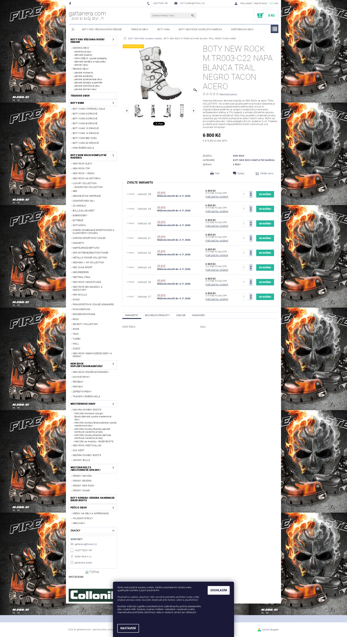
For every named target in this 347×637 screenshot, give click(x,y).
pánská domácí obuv (85, 89)
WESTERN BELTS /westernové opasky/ (85, 468)
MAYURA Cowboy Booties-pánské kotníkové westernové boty (92, 430)
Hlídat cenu (267, 173)
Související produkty (157, 315)
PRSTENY (78, 386)
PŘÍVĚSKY (78, 381)
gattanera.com (87, 15)
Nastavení (128, 628)
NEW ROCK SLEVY (82, 163)
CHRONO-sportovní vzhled (89, 238)
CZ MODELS (79, 205)
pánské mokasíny (83, 72)
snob (76, 329)
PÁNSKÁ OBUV (81, 68)
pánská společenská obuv (88, 79)
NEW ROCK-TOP (81, 168)
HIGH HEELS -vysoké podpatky (90, 58)
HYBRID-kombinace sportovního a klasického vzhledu (93, 231)
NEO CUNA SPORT (82, 267)
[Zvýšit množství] (250, 192)
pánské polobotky (83, 76)
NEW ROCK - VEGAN (83, 173)
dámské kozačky (83, 55)
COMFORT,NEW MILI (83, 200)
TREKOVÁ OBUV (139, 29)
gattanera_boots (83, 562)
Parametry (131, 315)
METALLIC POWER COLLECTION (90, 257)
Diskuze (180, 315)
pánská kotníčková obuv (87, 85)
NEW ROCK (239, 156)
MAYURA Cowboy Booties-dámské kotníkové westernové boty (92, 436)
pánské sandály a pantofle (88, 82)
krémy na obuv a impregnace (91, 513)
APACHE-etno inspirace (87, 196)
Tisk (217, 173)
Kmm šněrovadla (83, 147)
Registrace (260, 3)
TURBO (77, 338)
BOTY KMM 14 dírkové (86, 133)
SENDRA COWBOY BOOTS (87, 455)
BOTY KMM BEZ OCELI (85, 138)
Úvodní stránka (73, 29)
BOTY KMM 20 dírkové (86, 143)
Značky (75, 530)
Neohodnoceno (228, 94)
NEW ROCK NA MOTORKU (87, 178)
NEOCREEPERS (81, 272)
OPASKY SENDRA (82, 480)
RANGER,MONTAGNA (84, 314)
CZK (271, 3)
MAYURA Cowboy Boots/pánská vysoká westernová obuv (95, 424)
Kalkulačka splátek (216, 196)
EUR (276, 3)
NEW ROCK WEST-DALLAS (87, 445)
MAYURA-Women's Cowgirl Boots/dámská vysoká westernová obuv (93, 416)
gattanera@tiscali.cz (86, 544)
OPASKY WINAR (81, 490)
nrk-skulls (80, 294)
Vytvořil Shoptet (270, 629)
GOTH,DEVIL (79, 225)
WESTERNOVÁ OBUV (242, 29)
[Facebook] (70, 3)
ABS (75, 191)
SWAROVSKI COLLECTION (88, 187)
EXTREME (78, 220)
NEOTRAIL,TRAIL (82, 277)
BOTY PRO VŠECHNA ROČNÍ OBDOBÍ (102, 29)
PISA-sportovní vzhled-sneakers (93, 304)
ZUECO (76, 348)
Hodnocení (198, 315)
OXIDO (76, 299)
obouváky (79, 523)
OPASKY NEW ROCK (83, 485)
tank (76, 334)
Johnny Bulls (81, 460)
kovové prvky (81, 377)
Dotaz (241, 173)
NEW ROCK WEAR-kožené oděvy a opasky (92, 355)
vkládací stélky (83, 518)
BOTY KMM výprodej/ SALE (89, 108)
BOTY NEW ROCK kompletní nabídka (200, 29)
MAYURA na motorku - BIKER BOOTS (93, 441)
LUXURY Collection (85, 183)
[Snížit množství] (250, 196)
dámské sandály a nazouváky (90, 61)
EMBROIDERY (80, 215)
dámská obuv (81, 47)
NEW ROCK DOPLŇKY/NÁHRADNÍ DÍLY (86, 365)
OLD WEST (79, 450)
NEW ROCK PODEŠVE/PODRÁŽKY (91, 372)
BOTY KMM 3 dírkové (85, 113)
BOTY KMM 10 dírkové (86, 128)
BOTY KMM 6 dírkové (85, 118)
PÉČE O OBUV (78, 507)
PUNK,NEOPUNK (82, 309)
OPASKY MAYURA (82, 475)
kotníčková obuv (83, 51)
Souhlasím (218, 590)
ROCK (76, 319)
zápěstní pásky (82, 391)
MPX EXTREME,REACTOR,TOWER (90, 252)
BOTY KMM (163, 29)
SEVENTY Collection (85, 324)
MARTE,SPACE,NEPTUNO (86, 247)
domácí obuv (81, 64)
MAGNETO (78, 243)
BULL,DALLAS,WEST (84, 210)
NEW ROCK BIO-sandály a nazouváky (87, 288)
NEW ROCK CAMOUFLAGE (87, 282)
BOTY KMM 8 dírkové (85, 123)
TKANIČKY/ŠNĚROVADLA (86, 396)
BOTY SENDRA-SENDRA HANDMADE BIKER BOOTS (92, 499)
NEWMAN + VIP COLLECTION (88, 262)
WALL (76, 343)
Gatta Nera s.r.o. (83, 556)
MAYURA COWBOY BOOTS (87, 409)
